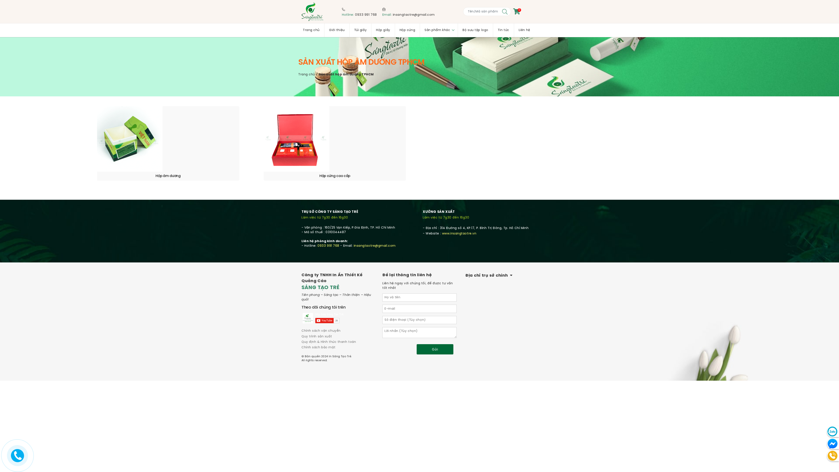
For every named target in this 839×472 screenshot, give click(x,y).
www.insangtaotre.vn (459, 233)
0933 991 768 (366, 15)
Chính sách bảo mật (318, 347)
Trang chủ (306, 74)
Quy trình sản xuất (317, 336)
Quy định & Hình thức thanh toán (329, 342)
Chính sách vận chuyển (321, 331)
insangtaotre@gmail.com (414, 15)
